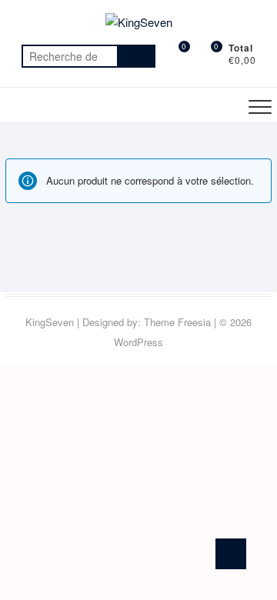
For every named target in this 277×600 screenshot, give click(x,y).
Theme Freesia (177, 322)
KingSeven (49, 322)
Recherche (136, 56)
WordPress (138, 342)
